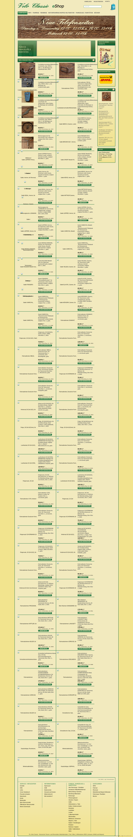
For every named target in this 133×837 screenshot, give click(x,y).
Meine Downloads (25, 806)
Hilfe (21, 788)
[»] (93, 48)
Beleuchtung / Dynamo (75, 791)
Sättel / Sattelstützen (74, 829)
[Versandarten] (106, 84)
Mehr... (100, 160)
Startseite (22, 13)
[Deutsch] (114, 1)
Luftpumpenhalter (74, 814)
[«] (34, 48)
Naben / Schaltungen (75, 823)
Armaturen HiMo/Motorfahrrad (77, 789)
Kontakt (22, 786)
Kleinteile (71, 808)
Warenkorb (23, 796)
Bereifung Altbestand (74, 793)
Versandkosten (127, 835)
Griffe (70, 802)
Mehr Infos (43, 77)
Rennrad (43, 13)
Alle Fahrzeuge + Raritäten (76, 787)
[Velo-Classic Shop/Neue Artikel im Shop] (93, 60)
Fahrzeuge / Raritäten (84, 13)
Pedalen (71, 825)
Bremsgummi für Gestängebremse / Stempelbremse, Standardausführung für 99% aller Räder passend (106, 115)
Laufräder (71, 810)
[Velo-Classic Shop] (44, 6)
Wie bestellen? (48, 796)
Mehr (70, 831)
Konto (21, 798)
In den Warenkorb (84, 77)
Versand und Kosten (50, 792)
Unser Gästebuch (25, 792)
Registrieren (98, 1)
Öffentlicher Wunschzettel (27, 804)
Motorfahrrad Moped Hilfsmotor (61, 13)
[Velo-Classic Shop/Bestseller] (113, 89)
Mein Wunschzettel (25, 802)
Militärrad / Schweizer (75, 818)
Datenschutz (47, 790)
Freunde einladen (25, 794)
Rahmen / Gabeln (74, 827)
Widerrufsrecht (48, 794)
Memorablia (72, 816)
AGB (45, 788)
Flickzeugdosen (73, 798)
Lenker (71, 812)
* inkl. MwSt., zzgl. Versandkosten (106, 779)
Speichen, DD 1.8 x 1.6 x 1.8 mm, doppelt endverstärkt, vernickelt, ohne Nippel (106, 141)
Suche (87, 6)
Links (21, 790)
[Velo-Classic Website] (106, 66)
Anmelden (88, 1)
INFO (29, 13)
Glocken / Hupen (73, 800)
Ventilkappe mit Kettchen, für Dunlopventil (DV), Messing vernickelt (106, 132)
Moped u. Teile (73, 820)
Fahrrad (36, 13)
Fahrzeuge (72, 796)
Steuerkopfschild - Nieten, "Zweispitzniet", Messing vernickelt (106, 106)
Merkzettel (23, 800)
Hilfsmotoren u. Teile (74, 804)
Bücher (97, 13)
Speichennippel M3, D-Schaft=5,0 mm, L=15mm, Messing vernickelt (106, 125)
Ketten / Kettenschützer (75, 806)
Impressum (47, 786)
